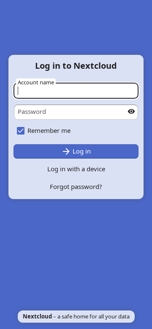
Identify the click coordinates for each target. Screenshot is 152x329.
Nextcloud (37, 316)
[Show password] (131, 111)
